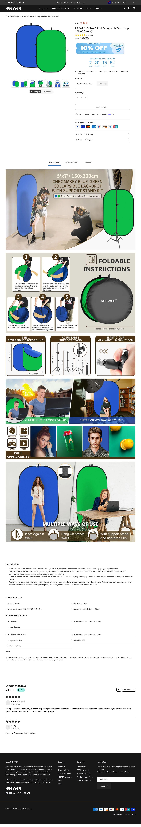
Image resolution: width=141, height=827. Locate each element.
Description (54, 162)
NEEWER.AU (14, 809)
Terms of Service (129, 814)
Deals (89, 8)
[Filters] (118, 690)
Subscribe (104, 786)
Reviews (88, 162)
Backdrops (15, 16)
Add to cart (102, 107)
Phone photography (60, 8)
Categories (43, 8)
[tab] (35, 91)
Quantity (79, 93)
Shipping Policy (64, 770)
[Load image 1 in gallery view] (41, 48)
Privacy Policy (117, 814)
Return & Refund (64, 773)
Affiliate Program (84, 780)
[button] (80, 35)
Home (7, 16)
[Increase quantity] (86, 97)
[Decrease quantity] (77, 97)
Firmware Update (84, 773)
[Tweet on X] (81, 23)
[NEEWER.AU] (13, 8)
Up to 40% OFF (79, 2)
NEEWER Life (77, 8)
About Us (62, 766)
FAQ (59, 784)
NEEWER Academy (65, 777)
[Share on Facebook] (84, 23)
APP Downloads (83, 770)
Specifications (72, 162)
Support (99, 8)
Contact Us (81, 766)
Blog (60, 780)
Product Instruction (85, 777)
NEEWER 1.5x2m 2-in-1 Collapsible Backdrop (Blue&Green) (40, 16)
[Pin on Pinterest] (86, 23)
